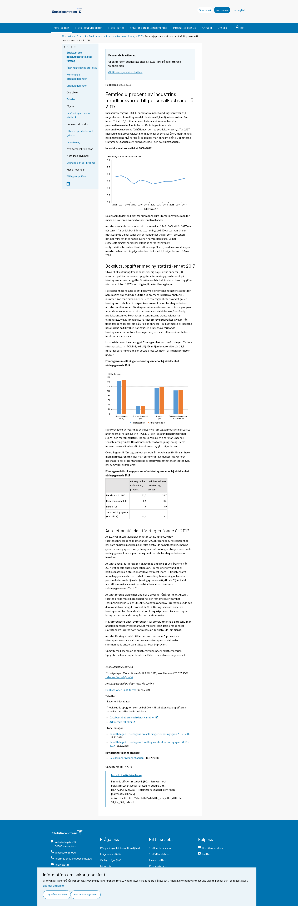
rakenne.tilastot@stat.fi (119, 677)
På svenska (222, 10)
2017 (140, 36)
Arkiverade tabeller (121, 722)
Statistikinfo (116, 27)
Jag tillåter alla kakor (57, 894)
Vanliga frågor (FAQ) (111, 860)
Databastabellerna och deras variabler (132, 717)
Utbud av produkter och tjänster (80, 133)
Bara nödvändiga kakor (85, 894)
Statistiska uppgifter (88, 27)
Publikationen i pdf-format (121, 690)
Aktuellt (207, 27)
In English (239, 10)
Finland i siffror (157, 860)
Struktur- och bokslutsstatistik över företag (112, 36)
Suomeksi (205, 10)
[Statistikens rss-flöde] (82, 185)
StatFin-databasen (160, 848)
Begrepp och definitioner (81, 162)
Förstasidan (61, 27)
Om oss (222, 27)
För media (105, 866)
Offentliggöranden (77, 85)
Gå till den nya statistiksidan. (125, 72)
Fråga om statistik (110, 854)
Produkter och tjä (184, 27)
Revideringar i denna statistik (78, 115)
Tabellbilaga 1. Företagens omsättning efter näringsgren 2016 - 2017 (150, 734)
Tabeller (71, 99)
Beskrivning (73, 142)
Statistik (81, 36)
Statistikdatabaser (160, 854)
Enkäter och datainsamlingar (148, 27)
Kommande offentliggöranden (77, 76)
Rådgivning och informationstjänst (120, 848)
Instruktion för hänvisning (126, 775)
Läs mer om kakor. (53, 885)
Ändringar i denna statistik (82, 67)
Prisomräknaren (158, 866)
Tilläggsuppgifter (76, 176)
